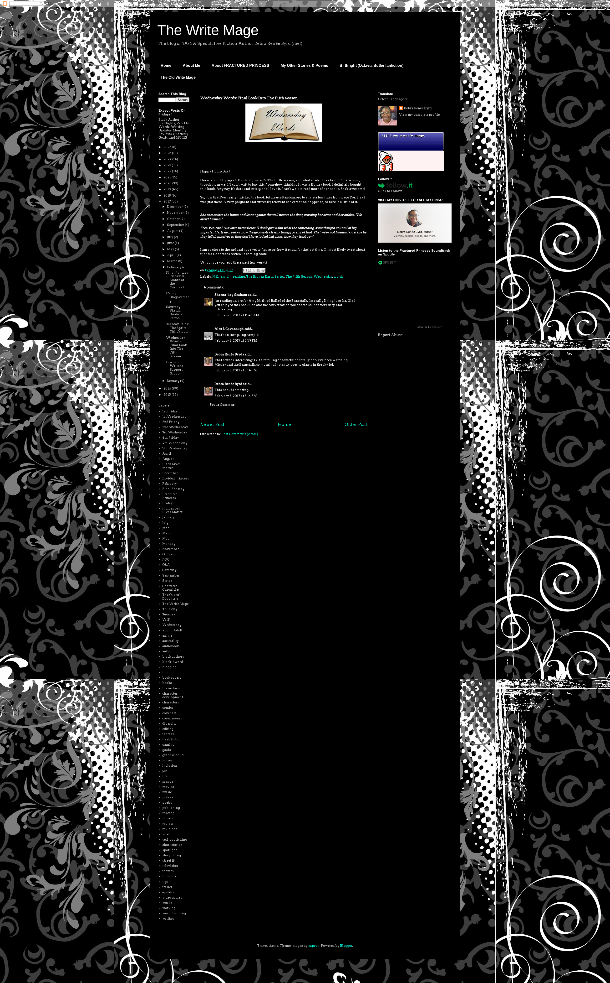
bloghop (169, 672)
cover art (169, 713)
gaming (168, 744)
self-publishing (174, 839)
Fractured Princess (170, 496)
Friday (167, 503)
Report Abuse (390, 335)
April (172, 255)
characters (170, 702)
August (173, 231)
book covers (171, 677)
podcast (168, 797)
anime (167, 635)
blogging (169, 667)
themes (168, 871)
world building (174, 913)
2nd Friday (170, 422)
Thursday (170, 609)
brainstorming (174, 688)
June (171, 243)
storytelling (171, 855)
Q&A (166, 565)
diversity (169, 723)
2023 (167, 165)
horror (167, 760)
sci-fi (166, 834)
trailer (167, 887)
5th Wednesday (174, 448)
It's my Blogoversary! (177, 296)
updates (168, 892)
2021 (167, 177)
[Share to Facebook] (258, 270)
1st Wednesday (174, 416)
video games (172, 897)
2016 (167, 388)
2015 (167, 394)
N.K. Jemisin (222, 276)
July (170, 237)
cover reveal (172, 718)
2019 (167, 189)
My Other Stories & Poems (304, 65)
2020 (167, 183)
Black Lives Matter (171, 466)
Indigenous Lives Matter (172, 510)
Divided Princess (175, 478)
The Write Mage (208, 30)
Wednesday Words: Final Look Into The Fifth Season (176, 347)
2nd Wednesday (175, 427)
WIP (166, 619)
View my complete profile (419, 114)
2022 (167, 171)
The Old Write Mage (178, 77)
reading (239, 276)
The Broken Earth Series (265, 276)
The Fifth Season (298, 276)
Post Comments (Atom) (239, 434)
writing (168, 918)
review (167, 824)
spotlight (169, 850)
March (172, 261)
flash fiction (172, 739)
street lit (168, 860)
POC (165, 559)
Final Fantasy (173, 489)
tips (165, 882)
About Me (191, 65)
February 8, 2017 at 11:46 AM (236, 315)
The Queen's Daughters (171, 596)
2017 (167, 201)
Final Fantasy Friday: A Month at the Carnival (177, 280)
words (338, 276)
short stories (172, 845)
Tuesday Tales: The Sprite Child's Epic (177, 327)
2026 (167, 147)
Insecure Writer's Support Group (174, 367)
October (173, 219)
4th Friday (170, 437)
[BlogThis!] (249, 270)
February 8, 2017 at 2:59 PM (235, 340)
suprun (314, 945)
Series (167, 581)
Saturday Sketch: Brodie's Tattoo (174, 312)
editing (167, 729)
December (175, 206)
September (176, 225)
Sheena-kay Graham (230, 294)
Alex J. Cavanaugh (229, 329)
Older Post (356, 424)
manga (167, 781)
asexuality (170, 641)
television (170, 866)
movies (168, 787)
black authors (173, 656)
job (164, 771)
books (167, 683)
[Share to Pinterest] (263, 270)
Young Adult (172, 630)
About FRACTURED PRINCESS (240, 65)
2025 (167, 153)
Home (166, 65)
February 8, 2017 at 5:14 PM (235, 370)
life (165, 776)
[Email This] (245, 270)
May (171, 249)
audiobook (170, 646)
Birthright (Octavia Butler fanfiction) (371, 65)
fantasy (168, 734)
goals (166, 750)
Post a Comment (222, 404)
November (175, 212)
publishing (171, 808)
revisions (169, 829)
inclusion (169, 765)
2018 (167, 195)
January (173, 381)
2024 (167, 159)
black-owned (172, 662)
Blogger (346, 945)
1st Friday (170, 411)
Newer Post (212, 424)
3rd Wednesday (174, 432)
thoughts (169, 876)
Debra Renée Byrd (228, 354)
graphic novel (173, 755)
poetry (167, 802)
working (169, 908)
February (174, 267)
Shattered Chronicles (171, 588)
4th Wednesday (175, 443)
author (167, 651)
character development (172, 695)
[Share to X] (254, 270)
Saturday (169, 570)
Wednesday (323, 276)
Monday (168, 544)
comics (167, 707)
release (167, 818)
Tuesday (168, 614)
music (167, 792)
